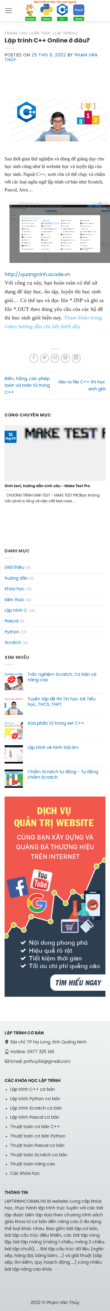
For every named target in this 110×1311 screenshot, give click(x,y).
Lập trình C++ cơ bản (32, 1089)
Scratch (13, 643)
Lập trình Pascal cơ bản (34, 1117)
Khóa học (15, 589)
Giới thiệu (14, 567)
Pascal (11, 621)
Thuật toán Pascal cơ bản (37, 1146)
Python (12, 632)
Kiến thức (14, 600)
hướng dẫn (16, 578)
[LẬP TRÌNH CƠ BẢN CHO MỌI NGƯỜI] (55, 10)
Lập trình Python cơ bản (35, 1099)
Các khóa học (25, 1173)
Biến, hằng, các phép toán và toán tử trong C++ (27, 386)
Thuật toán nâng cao (32, 1164)
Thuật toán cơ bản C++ (35, 1127)
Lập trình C (16, 610)
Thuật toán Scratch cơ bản (38, 1155)
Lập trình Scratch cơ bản (36, 1108)
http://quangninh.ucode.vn (37, 274)
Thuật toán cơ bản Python (37, 1136)
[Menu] (9, 11)
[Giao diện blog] (55, 897)
